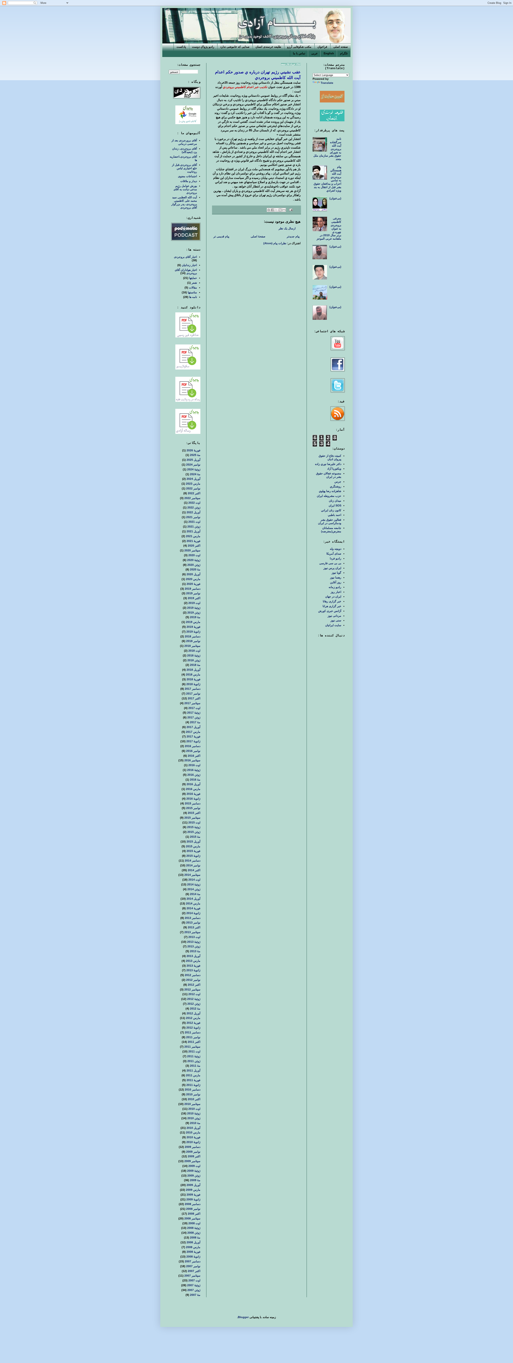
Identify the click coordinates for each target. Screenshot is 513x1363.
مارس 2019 (193, 622)
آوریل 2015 (193, 841)
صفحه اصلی (340, 46)
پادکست (181, 46)
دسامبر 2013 (192, 917)
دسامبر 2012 (192, 975)
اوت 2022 (194, 502)
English (329, 53)
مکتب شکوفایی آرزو (299, 46)
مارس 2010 (193, 1132)
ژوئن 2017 (193, 717)
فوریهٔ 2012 (193, 1022)
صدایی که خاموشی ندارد (234, 46)
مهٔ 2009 (195, 1180)
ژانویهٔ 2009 (193, 1199)
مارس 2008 (193, 1247)
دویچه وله (335, 548)
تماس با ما (299, 53)
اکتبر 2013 (194, 927)
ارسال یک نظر (287, 228)
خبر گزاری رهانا (332, 601)
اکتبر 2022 (194, 493)
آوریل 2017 (193, 727)
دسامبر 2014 (192, 860)
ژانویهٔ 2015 (193, 855)
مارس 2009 (193, 1189)
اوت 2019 (194, 603)
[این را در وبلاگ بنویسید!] (280, 210)
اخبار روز (336, 591)
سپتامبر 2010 (192, 1104)
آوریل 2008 (193, 1242)
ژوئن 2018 (193, 660)
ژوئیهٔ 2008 (193, 1227)
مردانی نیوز (334, 615)
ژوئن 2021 (193, 526)
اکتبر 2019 (194, 598)
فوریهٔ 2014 (193, 908)
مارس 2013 (193, 960)
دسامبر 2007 (192, 1261)
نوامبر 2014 (193, 865)
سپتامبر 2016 (192, 760)
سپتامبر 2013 (192, 932)
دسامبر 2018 (192, 636)
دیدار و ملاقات (188, 181)
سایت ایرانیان (333, 625)
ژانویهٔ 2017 (193, 741)
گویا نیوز (336, 572)
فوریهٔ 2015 (193, 851)
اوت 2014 (194, 879)
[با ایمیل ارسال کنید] (284, 210)
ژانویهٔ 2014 (193, 913)
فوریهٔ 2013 (193, 965)
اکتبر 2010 (194, 1099)
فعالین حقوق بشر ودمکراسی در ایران (329, 521)
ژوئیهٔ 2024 (193, 469)
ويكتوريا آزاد (334, 468)
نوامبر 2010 (193, 1094)
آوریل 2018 (193, 669)
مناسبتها (192, 292)
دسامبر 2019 (192, 588)
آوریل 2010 (193, 1127)
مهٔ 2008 (195, 1237)
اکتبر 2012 (194, 984)
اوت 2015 (194, 822)
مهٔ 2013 (195, 951)
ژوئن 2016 (193, 774)
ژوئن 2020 (193, 564)
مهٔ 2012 (195, 1008)
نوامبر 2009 (193, 1151)
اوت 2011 (194, 1051)
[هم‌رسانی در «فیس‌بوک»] (273, 210)
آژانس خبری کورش (329, 611)
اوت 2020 (194, 555)
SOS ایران (335, 505)
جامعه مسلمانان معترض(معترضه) (331, 529)
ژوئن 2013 (193, 946)
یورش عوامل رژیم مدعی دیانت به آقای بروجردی (185, 189)
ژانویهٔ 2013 (193, 970)
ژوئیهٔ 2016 (193, 770)
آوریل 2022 (193, 512)
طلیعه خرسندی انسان (268, 46)
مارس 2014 (193, 903)
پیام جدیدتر (293, 236)
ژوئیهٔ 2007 (193, 1285)
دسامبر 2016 (192, 746)
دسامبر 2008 (192, 1204)
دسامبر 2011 (192, 1032)
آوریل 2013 (193, 956)
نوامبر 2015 (193, 808)
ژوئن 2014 (193, 889)
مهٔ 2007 (195, 1294)
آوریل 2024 (193, 478)
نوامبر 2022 (193, 488)
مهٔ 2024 (195, 474)
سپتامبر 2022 (192, 498)
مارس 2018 (193, 674)
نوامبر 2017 (193, 693)
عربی (314, 53)
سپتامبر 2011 (192, 1046)
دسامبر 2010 (192, 1089)
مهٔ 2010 (195, 1123)
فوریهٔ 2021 (193, 541)
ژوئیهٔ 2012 (193, 998)
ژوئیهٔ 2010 (193, 1113)
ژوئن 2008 (193, 1232)
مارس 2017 (193, 731)
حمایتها (193, 277)
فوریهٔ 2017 (193, 736)
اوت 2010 (194, 1108)
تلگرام (344, 53)
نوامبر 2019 (193, 593)
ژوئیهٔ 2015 (193, 827)
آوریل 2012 (193, 1013)
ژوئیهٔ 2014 (193, 884)
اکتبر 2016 (194, 755)
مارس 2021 (193, 536)
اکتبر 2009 (194, 1156)
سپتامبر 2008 (192, 1218)
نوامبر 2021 (193, 517)
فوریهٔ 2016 (193, 793)
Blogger (243, 1317)
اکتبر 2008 (194, 1213)
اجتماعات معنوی (187, 176)
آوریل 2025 (193, 459)
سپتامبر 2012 (192, 989)
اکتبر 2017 (194, 698)
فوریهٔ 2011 (193, 1080)
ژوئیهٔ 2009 (193, 1170)
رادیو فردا (335, 558)
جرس (337, 481)
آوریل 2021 (193, 531)
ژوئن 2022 (193, 507)
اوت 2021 (194, 521)
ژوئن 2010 (193, 1118)
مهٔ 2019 (195, 617)
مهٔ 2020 (195, 569)
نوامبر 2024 (193, 464)
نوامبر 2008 (193, 1208)
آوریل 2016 (193, 784)
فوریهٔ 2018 (193, 679)
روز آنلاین (335, 582)
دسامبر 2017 (192, 688)
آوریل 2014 (193, 898)
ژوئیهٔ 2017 (193, 712)
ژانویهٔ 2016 (193, 798)
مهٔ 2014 (195, 894)
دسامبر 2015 (192, 803)
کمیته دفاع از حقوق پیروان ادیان (330, 457)
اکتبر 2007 (194, 1271)
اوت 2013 (194, 937)
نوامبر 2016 (193, 750)
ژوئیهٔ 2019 (193, 607)
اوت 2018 (194, 650)
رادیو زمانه (335, 587)
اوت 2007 (194, 1280)
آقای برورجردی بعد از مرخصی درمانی (184, 142)
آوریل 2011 (193, 1070)
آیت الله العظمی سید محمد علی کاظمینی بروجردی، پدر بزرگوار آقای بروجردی (184, 202)
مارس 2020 (193, 579)
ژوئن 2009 (193, 1175)
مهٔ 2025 (195, 455)
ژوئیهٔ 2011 (193, 1056)
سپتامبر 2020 (192, 550)
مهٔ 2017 (195, 722)
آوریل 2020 (193, 574)
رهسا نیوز (335, 577)
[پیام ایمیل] (291, 209)
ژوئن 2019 (193, 612)
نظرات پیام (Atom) (274, 243)
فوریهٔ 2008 (193, 1251)
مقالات (193, 287)
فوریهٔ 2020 (193, 583)
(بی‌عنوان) (335, 198)
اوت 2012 (194, 994)
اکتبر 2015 (194, 812)
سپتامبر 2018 (192, 645)
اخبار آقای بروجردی (185, 256)
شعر (194, 282)
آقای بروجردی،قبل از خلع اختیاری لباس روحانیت (184, 168)
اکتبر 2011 (194, 1041)
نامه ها (193, 297)
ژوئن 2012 (193, 1003)
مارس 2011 (193, 1075)
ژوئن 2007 (193, 1290)
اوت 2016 (194, 765)
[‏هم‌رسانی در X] (276, 210)
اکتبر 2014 (194, 870)
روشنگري (335, 486)
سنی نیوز (335, 620)
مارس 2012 (193, 1018)
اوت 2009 (194, 1166)
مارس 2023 (193, 483)
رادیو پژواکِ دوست (203, 46)
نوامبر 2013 (193, 922)
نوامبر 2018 (193, 641)
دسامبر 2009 (192, 1146)
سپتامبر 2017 (192, 703)
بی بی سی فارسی (330, 563)
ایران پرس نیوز (332, 568)
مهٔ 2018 (195, 664)
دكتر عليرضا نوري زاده (328, 464)
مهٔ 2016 (195, 779)
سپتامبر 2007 (192, 1275)
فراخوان (322, 46)
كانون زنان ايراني (331, 510)
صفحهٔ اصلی (258, 236)
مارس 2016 (193, 789)
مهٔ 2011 (195, 1065)
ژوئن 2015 (193, 831)
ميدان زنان (335, 500)
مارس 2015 (193, 846)
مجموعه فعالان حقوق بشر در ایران (328, 475)
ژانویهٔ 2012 (193, 1027)
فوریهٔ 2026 (193, 450)
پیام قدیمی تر (221, 236)
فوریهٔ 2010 (193, 1137)
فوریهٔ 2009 (193, 1194)
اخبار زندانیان (189, 265)
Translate (327, 82)
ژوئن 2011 (193, 1061)
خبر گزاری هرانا (332, 606)
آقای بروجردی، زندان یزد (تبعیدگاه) (184, 150)
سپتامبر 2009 (192, 1161)
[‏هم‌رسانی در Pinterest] (269, 210)
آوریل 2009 (193, 1185)
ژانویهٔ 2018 (193, 684)
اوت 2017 (194, 708)
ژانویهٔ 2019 (193, 631)
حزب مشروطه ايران (329, 495)
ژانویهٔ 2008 (193, 1256)
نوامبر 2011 (193, 1037)
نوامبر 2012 (193, 979)
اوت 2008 (194, 1223)
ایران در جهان (333, 596)
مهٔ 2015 (195, 836)
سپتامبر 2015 (192, 817)
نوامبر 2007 (193, 1266)
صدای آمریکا (333, 553)
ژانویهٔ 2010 (193, 1142)
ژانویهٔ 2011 (193, 1085)
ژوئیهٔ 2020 (193, 560)
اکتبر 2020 (194, 545)
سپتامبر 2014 (192, 874)
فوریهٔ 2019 (193, 626)
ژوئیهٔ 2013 (193, 941)
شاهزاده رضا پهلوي (330, 491)
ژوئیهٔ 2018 (193, 655)
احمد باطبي (334, 514)
